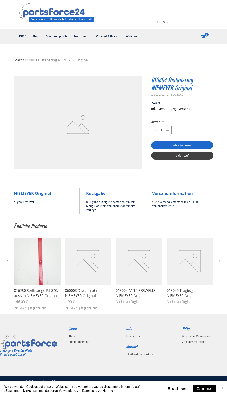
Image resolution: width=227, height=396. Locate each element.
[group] (113, 274)
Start (18, 60)
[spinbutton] (161, 130)
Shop (72, 336)
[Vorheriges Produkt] (7, 261)
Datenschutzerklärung (97, 390)
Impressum (133, 336)
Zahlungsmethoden (194, 341)
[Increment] (168, 130)
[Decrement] (154, 130)
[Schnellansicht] (37, 261)
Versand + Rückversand (196, 336)
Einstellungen (177, 388)
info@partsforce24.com (140, 354)
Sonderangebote (79, 341)
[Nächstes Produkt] (219, 261)
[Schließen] (221, 388)
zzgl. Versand (181, 109)
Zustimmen (205, 388)
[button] (205, 35)
